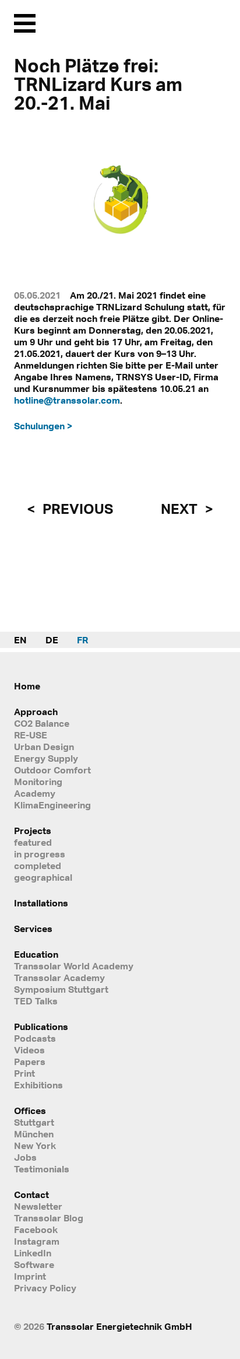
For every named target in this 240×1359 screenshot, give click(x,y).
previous (76, 509)
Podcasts (35, 1038)
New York (35, 1145)
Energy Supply (46, 758)
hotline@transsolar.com (67, 400)
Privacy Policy (45, 1288)
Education (36, 954)
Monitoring (38, 781)
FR (82, 640)
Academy (34, 793)
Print (24, 1073)
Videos (29, 1050)
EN (20, 640)
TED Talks (36, 1001)
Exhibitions (38, 1085)
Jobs (25, 1157)
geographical (43, 877)
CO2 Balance (41, 723)
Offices (30, 1110)
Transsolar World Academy (73, 966)
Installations (41, 903)
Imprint (30, 1276)
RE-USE (30, 735)
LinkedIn (32, 1253)
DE (51, 640)
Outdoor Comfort (52, 770)
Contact (31, 1194)
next (180, 509)
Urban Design (44, 746)
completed (37, 865)
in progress (39, 854)
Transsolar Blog (48, 1218)
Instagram (36, 1241)
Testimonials (41, 1169)
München (34, 1134)
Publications (41, 1026)
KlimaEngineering (52, 805)
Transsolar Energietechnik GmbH (119, 1326)
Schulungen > (43, 426)
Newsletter (38, 1206)
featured (33, 842)
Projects (32, 830)
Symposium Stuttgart (61, 989)
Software (34, 1264)
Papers (29, 1061)
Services (33, 928)
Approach (36, 711)
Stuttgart (34, 1122)
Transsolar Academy (59, 977)
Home (27, 686)
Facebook (36, 1229)
